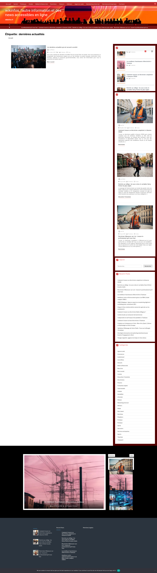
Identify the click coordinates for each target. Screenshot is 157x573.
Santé (16, 4)
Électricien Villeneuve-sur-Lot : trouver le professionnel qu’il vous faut (122, 27)
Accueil (8, 4)
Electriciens (121, 144)
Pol (123, 125)
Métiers (69, 4)
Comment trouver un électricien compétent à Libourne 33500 (44, 27)
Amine (123, 179)
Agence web (79, 4)
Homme (120, 391)
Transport (120, 440)
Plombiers (120, 417)
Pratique (23, 4)
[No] (155, 570)
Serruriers (120, 428)
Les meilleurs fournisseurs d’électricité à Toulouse (132, 294)
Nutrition (53, 4)
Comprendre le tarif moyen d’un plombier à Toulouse (132, 317)
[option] (44, 27)
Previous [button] (111, 455)
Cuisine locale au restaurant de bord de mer (130, 314)
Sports (119, 434)
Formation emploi (123, 385)
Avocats (120, 362)
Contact (122, 4)
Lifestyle (120, 397)
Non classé (121, 411)
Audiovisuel (121, 357)
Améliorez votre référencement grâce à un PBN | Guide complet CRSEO (64, 502)
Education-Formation (124, 197)
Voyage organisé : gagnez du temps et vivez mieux (132, 338)
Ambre (53, 506)
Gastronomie (121, 388)
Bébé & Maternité (41, 4)
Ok (118, 570)
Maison (61, 4)
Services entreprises (109, 4)
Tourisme (120, 437)
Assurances (121, 354)
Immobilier (120, 394)
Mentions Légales (88, 527)
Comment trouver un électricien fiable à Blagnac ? (132, 312)
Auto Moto (121, 360)
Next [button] (131, 455)
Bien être (120, 368)
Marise (52, 49)
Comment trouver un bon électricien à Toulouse (131, 320)
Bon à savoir (50, 62)
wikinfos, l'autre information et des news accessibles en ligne (33, 12)
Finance (120, 382)
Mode (31, 4)
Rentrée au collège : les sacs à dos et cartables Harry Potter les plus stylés (82, 27)
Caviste (120, 374)
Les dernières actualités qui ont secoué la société (62, 47)
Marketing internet (93, 4)
